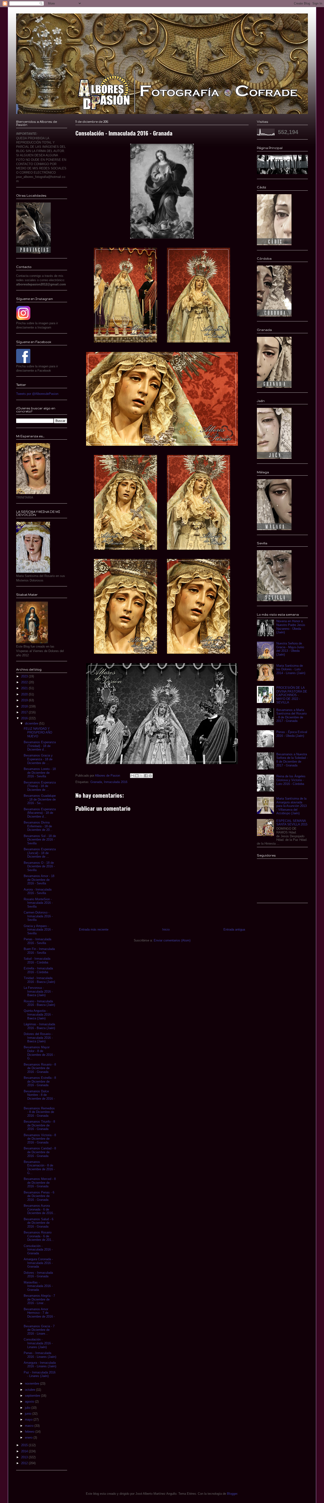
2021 (25, 688)
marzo (29, 1425)
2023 (25, 676)
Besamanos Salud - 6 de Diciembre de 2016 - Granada (38, 1222)
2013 (25, 1457)
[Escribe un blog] (136, 775)
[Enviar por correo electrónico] (132, 775)
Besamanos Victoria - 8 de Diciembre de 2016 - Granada (40, 1138)
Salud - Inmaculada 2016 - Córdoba (37, 960)
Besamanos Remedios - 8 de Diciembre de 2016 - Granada (39, 1112)
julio (28, 1407)
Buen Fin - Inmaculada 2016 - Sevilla (39, 950)
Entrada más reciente (93, 929)
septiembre (33, 1395)
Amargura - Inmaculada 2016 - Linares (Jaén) (40, 1364)
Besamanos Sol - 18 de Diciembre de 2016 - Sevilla (40, 839)
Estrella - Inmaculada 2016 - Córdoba (38, 970)
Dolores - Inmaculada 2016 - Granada (38, 1274)
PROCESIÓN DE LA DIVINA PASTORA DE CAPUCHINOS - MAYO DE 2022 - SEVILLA (291, 695)
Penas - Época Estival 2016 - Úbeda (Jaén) (291, 734)
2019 (25, 700)
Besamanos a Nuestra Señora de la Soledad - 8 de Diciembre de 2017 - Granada (292, 759)
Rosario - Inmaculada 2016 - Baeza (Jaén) (39, 1003)
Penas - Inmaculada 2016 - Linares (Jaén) (40, 1355)
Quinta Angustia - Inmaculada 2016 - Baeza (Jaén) (38, 1014)
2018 (25, 706)
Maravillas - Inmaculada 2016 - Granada (38, 1286)
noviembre (32, 1383)
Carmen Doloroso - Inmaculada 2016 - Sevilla (38, 916)
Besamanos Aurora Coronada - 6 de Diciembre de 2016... (40, 1209)
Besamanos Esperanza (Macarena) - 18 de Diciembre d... (40, 812)
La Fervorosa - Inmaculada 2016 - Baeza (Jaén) (38, 991)
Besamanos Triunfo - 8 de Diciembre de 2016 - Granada (39, 1125)
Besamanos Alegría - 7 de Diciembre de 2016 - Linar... (39, 1299)
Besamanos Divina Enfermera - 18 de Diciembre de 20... (38, 826)
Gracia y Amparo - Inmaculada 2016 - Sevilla (38, 929)
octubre (30, 1389)
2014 (25, 1451)
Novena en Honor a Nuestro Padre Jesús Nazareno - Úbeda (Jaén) (290, 626)
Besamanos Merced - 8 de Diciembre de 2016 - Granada (40, 1182)
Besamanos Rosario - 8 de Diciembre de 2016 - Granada (40, 1068)
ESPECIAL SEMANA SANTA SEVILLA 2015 (291, 822)
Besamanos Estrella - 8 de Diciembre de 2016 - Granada (40, 1081)
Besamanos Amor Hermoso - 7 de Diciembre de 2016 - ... (39, 1314)
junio (28, 1413)
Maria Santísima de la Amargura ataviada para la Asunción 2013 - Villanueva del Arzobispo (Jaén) (291, 806)
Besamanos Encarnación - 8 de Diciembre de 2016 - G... (39, 1167)
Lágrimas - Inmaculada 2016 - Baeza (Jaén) (39, 1026)
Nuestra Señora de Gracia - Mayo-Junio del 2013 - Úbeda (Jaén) (290, 649)
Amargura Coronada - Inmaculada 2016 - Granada (38, 1262)
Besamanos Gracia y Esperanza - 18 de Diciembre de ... (38, 759)
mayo (29, 1419)
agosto (30, 1401)
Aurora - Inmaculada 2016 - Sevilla (37, 891)
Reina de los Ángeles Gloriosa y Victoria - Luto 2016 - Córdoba (290, 779)
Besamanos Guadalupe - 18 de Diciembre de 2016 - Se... (40, 799)
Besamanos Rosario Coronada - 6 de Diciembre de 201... (39, 1236)
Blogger (232, 1493)
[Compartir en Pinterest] (150, 775)
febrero (30, 1431)
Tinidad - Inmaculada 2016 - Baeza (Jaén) (39, 980)
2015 (25, 1445)
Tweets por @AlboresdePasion (37, 394)
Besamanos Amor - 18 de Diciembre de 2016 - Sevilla (39, 879)
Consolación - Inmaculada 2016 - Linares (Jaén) (38, 1343)
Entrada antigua (234, 929)
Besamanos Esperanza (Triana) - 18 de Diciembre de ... (40, 786)
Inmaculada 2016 (115, 782)
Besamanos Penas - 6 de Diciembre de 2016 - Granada (39, 1196)
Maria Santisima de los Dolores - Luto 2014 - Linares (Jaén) (290, 669)
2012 (25, 1463)
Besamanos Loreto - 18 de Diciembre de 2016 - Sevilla (40, 772)
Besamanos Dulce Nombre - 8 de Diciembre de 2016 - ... (39, 1096)
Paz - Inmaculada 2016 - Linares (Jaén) (40, 1374)
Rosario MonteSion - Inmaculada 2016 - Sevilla (38, 902)
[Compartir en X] (141, 775)
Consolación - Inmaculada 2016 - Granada (38, 1249)
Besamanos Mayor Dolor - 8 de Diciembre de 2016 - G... (39, 1052)
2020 (25, 694)
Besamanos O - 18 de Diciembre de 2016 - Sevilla (39, 866)
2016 (25, 718)
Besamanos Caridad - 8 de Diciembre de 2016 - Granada (40, 1152)
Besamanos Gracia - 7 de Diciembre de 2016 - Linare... (39, 1329)
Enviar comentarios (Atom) (172, 940)
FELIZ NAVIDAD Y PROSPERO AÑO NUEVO (38, 732)
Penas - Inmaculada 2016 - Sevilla (37, 941)
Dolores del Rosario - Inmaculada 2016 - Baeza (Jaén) (38, 1037)
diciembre (32, 723)
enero (29, 1437)
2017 (25, 712)
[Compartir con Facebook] (145, 775)
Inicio (166, 929)
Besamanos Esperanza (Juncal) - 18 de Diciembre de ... (40, 852)
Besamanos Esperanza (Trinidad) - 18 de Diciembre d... (40, 745)
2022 (25, 682)
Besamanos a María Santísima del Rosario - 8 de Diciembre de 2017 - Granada (291, 715)
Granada (96, 782)
